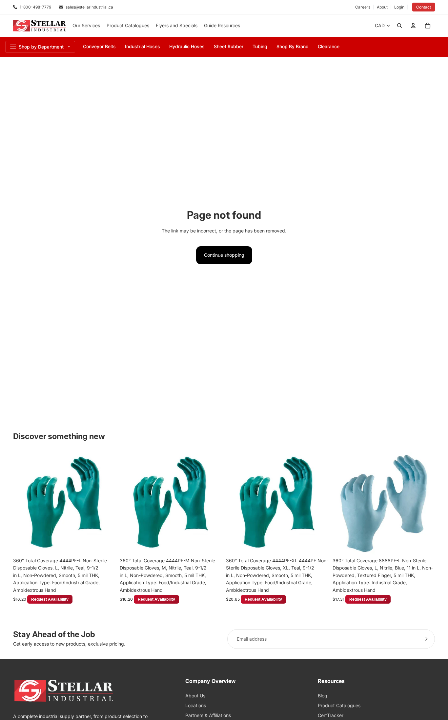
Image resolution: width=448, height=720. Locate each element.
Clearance (328, 46)
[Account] (413, 25)
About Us (195, 695)
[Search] (399, 25)
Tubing (260, 46)
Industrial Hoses (142, 46)
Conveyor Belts (99, 46)
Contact (423, 7)
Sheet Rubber (228, 46)
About (382, 7)
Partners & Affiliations (208, 715)
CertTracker (330, 715)
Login (399, 7)
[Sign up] (425, 639)
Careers (362, 7)
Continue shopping (224, 255)
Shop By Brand (292, 46)
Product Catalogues (339, 705)
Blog (322, 695)
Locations (195, 705)
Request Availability (90, 544)
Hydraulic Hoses (187, 46)
